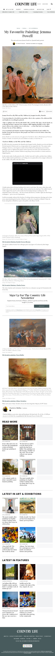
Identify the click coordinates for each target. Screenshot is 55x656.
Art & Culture (9, 9)
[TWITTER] (10, 410)
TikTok (39, 638)
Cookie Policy (47, 636)
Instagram (16, 638)
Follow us (43, 111)
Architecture (40, 9)
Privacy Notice (38, 309)
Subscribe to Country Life (8, 12)
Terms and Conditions (29, 636)
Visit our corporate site (46, 651)
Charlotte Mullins (21, 43)
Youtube (28, 638)
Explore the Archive (23, 12)
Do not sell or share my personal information (27, 641)
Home (18, 28)
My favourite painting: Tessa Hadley (13, 355)
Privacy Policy (39, 636)
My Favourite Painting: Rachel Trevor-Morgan (16, 242)
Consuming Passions (38, 12)
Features (40, 43)
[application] (27, 173)
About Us (6, 636)
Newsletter (50, 111)
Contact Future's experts (15, 636)
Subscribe (45, 4)
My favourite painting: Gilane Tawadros (14, 401)
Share (6, 111)
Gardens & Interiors (29, 9)
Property (18, 9)
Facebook (22, 638)
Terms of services (19, 309)
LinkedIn (35, 638)
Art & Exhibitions (33, 28)
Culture (24, 28)
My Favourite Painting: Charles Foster (13, 285)
